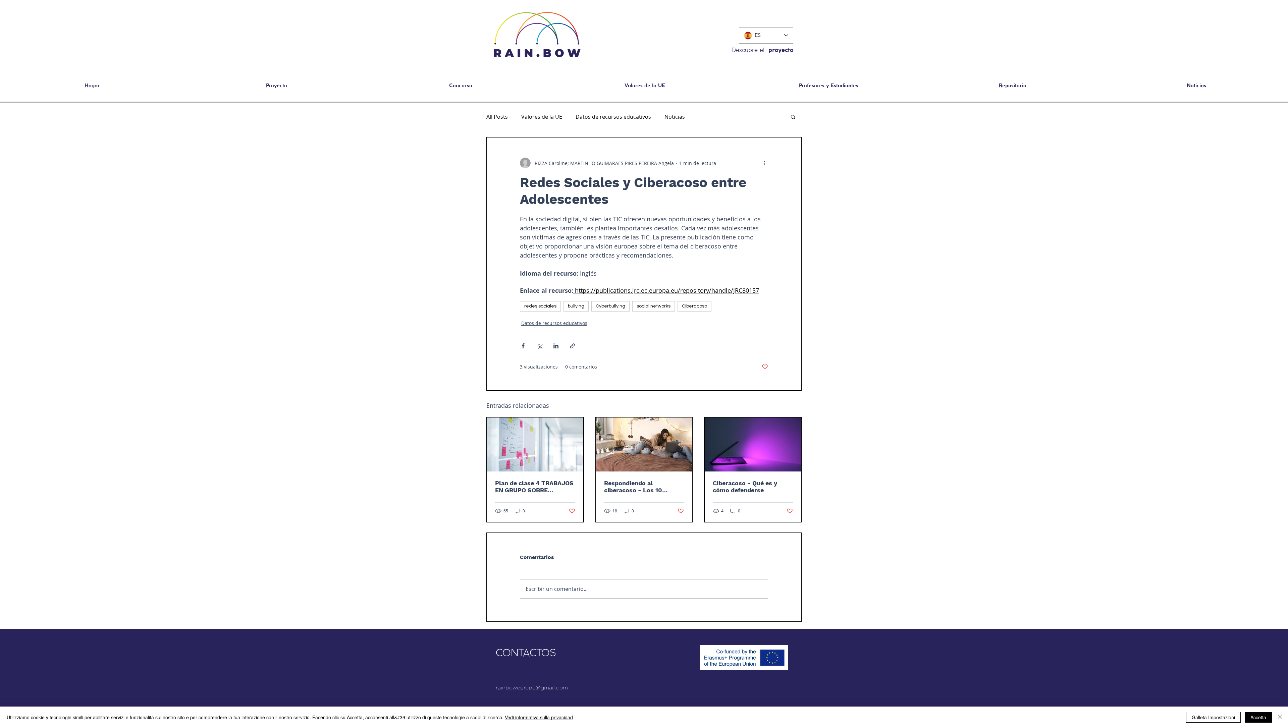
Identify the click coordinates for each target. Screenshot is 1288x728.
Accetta (1258, 717)
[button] (1012, 86)
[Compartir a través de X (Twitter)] (539, 346)
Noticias (674, 116)
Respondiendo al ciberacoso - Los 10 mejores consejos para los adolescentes (642, 487)
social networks (653, 306)
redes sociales (540, 306)
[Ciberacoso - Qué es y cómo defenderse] (753, 444)
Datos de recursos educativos (613, 116)
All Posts (497, 116)
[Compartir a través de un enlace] (572, 346)
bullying (576, 306)
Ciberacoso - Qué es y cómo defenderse (745, 487)
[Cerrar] (1280, 717)
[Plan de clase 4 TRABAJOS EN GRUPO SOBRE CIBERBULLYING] (535, 444)
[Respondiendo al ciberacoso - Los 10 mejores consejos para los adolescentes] (644, 444)
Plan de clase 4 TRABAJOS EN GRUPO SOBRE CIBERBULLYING (534, 487)
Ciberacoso (694, 306)
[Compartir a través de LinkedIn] (556, 346)
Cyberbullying (610, 306)
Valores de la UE (541, 116)
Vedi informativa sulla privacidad (539, 717)
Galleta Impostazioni (1213, 717)
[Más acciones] (764, 163)
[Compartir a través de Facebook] (523, 346)
